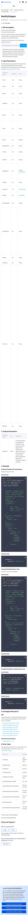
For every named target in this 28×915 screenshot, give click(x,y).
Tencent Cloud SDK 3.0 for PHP (10, 727)
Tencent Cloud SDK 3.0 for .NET (10, 733)
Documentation (5, 10)
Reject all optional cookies (14, 908)
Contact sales (13, 833)
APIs (11, 10)
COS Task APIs (5, 11)
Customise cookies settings (14, 912)
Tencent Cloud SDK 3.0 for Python (11, 723)
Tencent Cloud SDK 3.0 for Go (10, 729)
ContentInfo (22, 195)
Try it (24, 45)
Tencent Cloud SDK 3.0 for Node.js (11, 731)
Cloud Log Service (18, 10)
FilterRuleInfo (22, 172)
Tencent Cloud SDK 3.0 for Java (10, 725)
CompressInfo (22, 189)
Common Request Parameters (12, 69)
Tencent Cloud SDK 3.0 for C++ (10, 735)
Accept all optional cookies (14, 904)
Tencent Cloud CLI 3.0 (8, 741)
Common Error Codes (6, 750)
